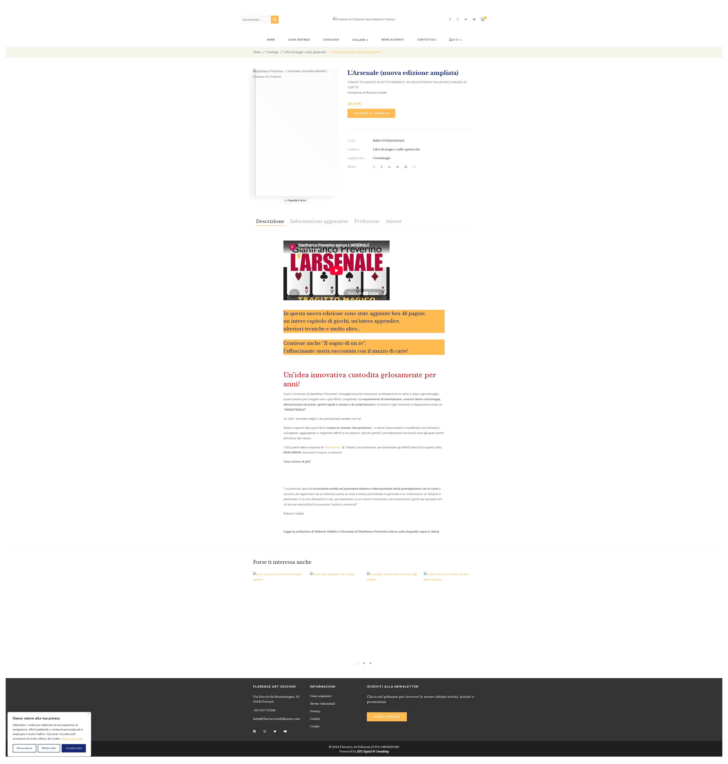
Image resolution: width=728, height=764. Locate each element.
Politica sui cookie (71, 738)
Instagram (458, 19)
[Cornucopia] (335, 608)
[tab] (270, 221)
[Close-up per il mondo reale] (278, 610)
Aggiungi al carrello (371, 113)
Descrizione (270, 221)
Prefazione (367, 221)
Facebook (450, 19)
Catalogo (272, 52)
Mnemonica (332, 447)
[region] (49, 734)
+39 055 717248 (264, 710)
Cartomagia (381, 158)
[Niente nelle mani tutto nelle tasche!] (449, 610)
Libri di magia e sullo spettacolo (305, 52)
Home (257, 52)
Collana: (354, 149)
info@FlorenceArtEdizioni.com (276, 719)
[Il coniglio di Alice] (392, 609)
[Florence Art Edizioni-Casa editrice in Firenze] (364, 19)
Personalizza (24, 748)
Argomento (356, 158)
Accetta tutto (74, 748)
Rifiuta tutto (49, 748)
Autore (394, 221)
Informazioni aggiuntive (319, 221)
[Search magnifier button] (275, 20)
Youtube (474, 19)
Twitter (465, 19)
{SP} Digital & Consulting (373, 751)
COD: (352, 140)
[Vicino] (88, 714)
